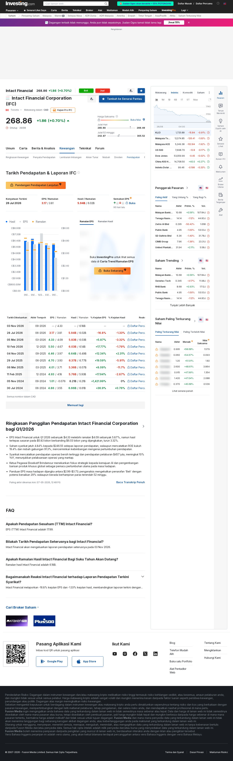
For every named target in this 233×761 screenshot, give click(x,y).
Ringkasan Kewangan (17, 157)
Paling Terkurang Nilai (167, 332)
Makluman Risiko (219, 752)
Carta (23, 148)
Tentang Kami (212, 642)
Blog (172, 642)
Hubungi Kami (212, 657)
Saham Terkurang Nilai (189, 16)
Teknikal (85, 148)
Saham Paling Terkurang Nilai (172, 321)
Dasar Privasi (197, 752)
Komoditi (188, 92)
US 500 (159, 150)
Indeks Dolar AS (164, 167)
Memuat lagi (75, 405)
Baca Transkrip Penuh (130, 482)
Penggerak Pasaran (169, 188)
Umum (10, 148)
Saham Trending (167, 260)
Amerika (121, 16)
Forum (99, 148)
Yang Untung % (180, 197)
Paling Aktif (161, 197)
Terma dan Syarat (174, 752)
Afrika (172, 16)
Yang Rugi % (199, 197)
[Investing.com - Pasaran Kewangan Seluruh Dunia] (20, 3)
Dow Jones (161, 155)
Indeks (174, 92)
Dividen (118, 157)
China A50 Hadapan (165, 161)
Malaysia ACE (162, 144)
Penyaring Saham (148, 10)
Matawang (160, 92)
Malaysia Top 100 (164, 138)
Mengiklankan (212, 650)
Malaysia (47, 16)
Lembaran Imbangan (71, 157)
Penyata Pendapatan (44, 157)
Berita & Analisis (43, 148)
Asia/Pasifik (161, 16)
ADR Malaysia (106, 16)
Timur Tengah (145, 16)
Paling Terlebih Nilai (194, 332)
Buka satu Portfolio (181, 661)
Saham (12, 16)
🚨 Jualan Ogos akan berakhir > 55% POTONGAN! (145, 3)
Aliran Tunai (92, 157)
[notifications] (218, 3)
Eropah (131, 16)
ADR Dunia (90, 16)
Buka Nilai (136, 119)
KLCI (157, 132)
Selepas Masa (75, 16)
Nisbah (106, 157)
